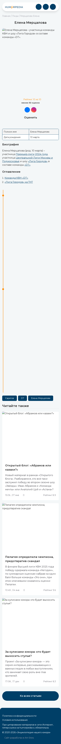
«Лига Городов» (38, 161)
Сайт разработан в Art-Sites (19, 737)
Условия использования (15, 720)
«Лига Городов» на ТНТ (19, 182)
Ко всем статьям (30, 695)
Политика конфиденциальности (19, 716)
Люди (15, 16)
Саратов (9, 398)
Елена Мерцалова (40, 398)
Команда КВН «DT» (16, 178)
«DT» (27, 164)
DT (22, 398)
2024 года (41, 154)
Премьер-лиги (25, 154)
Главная (6, 16)
